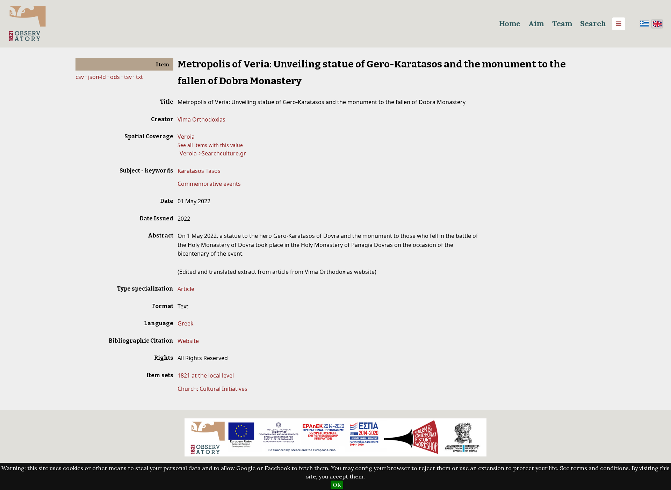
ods (115, 77)
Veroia (186, 136)
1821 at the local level (206, 375)
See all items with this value (210, 145)
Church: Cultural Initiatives (212, 389)
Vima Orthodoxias (201, 119)
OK (337, 484)
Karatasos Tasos (199, 171)
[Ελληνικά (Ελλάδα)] (644, 24)
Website (188, 341)
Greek (186, 323)
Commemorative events (209, 184)
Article (186, 289)
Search (593, 23)
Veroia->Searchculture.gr (213, 153)
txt (139, 77)
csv (79, 77)
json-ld (97, 77)
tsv (128, 77)
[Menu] (618, 23)
